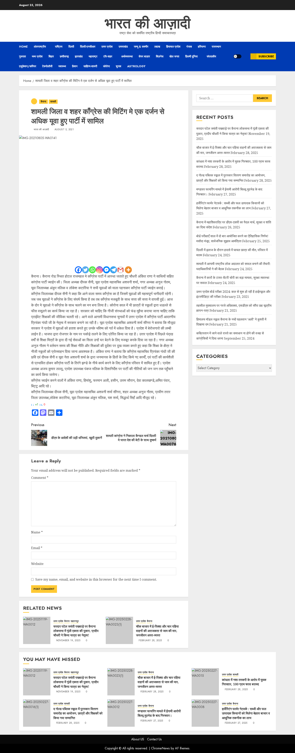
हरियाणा (202, 47)
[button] (245, 56)
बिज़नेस (159, 56)
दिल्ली (71, 47)
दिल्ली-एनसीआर (87, 47)
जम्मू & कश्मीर (141, 47)
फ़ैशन (74, 66)
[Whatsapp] (92, 269)
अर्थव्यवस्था (127, 56)
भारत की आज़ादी (147, 23)
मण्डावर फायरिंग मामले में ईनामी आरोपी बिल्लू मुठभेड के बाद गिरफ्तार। (159, 713)
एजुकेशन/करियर (27, 66)
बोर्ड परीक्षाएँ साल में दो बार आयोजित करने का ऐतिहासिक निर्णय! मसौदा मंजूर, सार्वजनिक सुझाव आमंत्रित (232, 238)
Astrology (136, 66)
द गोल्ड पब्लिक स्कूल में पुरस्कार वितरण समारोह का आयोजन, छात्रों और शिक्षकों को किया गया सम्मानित (78, 713)
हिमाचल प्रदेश (173, 47)
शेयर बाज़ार (144, 56)
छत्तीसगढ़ (64, 56)
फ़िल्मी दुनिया (191, 56)
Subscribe (266, 56)
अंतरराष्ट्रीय (40, 47)
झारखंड (79, 56)
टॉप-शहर (107, 56)
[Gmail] (120, 269)
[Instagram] (99, 269)
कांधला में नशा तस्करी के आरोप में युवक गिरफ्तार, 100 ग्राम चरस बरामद (244, 682)
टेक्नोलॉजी (47, 66)
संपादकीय (211, 56)
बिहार (51, 56)
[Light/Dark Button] (237, 56)
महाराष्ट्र (93, 56)
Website (37, 564)
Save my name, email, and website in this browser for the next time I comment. (96, 579)
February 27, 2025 (151, 720)
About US (137, 739)
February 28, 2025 (150, 640)
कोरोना (106, 66)
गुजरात (22, 56)
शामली (53, 101)
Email (36, 548)
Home (23, 47)
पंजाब (189, 47)
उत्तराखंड (123, 47)
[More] (128, 269)
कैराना (43, 101)
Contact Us (154, 739)
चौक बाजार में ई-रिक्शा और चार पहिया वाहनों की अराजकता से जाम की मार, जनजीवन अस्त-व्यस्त (157, 631)
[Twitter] (85, 269)
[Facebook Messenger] (106, 269)
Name (37, 532)
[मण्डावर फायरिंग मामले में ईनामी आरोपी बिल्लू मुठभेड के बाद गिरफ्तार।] (121, 713)
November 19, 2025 (68, 640)
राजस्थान (216, 47)
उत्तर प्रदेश (107, 47)
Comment (39, 477)
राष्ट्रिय (58, 47)
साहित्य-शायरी (90, 66)
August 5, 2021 (64, 129)
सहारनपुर (75, 621)
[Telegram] (113, 269)
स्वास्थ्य (62, 66)
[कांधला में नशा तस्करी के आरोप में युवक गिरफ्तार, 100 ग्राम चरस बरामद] (205, 681)
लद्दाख (157, 47)
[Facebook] (78, 269)
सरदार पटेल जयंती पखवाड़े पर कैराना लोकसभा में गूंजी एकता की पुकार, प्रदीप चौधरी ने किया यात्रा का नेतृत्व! (76, 631)
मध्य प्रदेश (37, 56)
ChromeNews (160, 748)
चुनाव (118, 66)
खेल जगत (174, 56)
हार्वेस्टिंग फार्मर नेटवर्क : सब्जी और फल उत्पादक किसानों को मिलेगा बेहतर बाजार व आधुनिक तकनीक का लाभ (246, 713)
